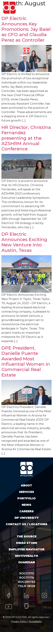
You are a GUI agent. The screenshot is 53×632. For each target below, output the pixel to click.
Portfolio (26, 498)
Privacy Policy (19, 621)
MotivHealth (26, 556)
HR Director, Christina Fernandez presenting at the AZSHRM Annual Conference (26, 138)
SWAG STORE (26, 543)
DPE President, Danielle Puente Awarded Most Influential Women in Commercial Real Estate (25, 361)
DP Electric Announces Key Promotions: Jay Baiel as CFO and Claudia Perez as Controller (26, 29)
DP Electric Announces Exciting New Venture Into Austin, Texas (24, 242)
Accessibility (35, 621)
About (26, 485)
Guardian (26, 562)
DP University (27, 517)
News (26, 504)
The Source (26, 536)
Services (26, 492)
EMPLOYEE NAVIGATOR (27, 549)
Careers (26, 511)
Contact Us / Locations (26, 524)
